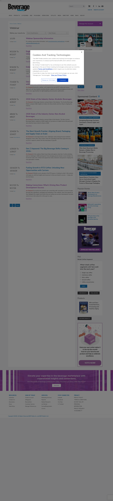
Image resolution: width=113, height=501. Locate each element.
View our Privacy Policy (59, 75)
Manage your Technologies (48, 80)
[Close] (81, 52)
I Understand (63, 80)
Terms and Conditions (45, 69)
